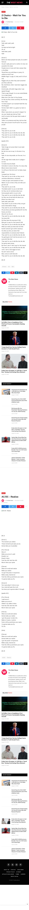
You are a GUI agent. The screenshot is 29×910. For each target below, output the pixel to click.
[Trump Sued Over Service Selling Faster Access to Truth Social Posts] (14, 338)
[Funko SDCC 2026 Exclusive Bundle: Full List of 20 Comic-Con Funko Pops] (6, 450)
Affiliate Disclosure (8, 874)
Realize (9, 657)
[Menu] (3, 2)
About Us (6, 869)
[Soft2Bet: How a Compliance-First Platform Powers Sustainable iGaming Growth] (14, 313)
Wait (13, 266)
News (3, 11)
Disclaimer (20, 869)
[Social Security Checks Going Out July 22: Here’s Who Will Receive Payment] (6, 420)
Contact (13, 869)
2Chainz (4, 266)
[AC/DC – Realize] (6, 510)
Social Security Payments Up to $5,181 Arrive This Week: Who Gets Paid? (19, 391)
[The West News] (14, 2)
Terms (17, 874)
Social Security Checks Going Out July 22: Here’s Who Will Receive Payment (19, 419)
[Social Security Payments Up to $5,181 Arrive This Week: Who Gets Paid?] (6, 392)
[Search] (26, 2)
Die (9, 266)
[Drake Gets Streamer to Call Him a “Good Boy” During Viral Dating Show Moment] (14, 361)
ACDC (3, 657)
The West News (9, 21)
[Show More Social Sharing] (26, 27)
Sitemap (18, 871)
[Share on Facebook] (5, 27)
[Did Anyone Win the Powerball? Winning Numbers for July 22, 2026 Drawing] (6, 410)
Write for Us (14, 876)
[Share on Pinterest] (20, 27)
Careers (23, 874)
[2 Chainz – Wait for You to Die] (9, 32)
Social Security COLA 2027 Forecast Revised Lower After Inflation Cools (19, 400)
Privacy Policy (10, 871)
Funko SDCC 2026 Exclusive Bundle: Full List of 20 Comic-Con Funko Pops (19, 450)
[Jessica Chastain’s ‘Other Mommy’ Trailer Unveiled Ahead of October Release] (6, 460)
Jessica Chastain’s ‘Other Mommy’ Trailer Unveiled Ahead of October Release (19, 459)
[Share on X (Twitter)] (12, 27)
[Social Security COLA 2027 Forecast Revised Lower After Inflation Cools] (6, 401)
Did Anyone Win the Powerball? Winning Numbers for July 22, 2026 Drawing (19, 410)
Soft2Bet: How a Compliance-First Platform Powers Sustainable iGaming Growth (13, 324)
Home (3, 7)
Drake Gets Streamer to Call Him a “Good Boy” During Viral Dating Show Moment (19, 429)
